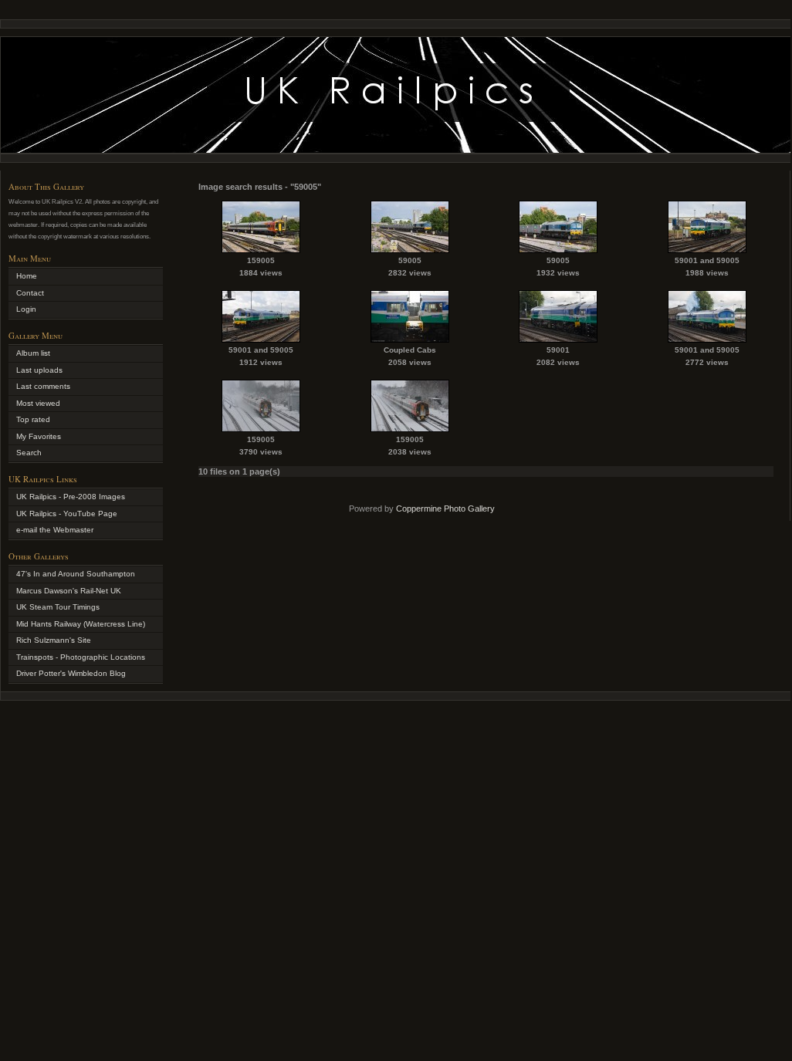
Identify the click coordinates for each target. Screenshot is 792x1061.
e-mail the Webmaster (54, 529)
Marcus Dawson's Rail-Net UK (68, 590)
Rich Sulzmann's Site (53, 640)
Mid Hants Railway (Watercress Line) (80, 624)
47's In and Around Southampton (75, 573)
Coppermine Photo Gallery (445, 508)
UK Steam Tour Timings (58, 607)
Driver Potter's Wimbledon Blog (71, 673)
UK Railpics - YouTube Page (66, 513)
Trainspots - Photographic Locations (80, 657)
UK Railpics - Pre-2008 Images (70, 496)
